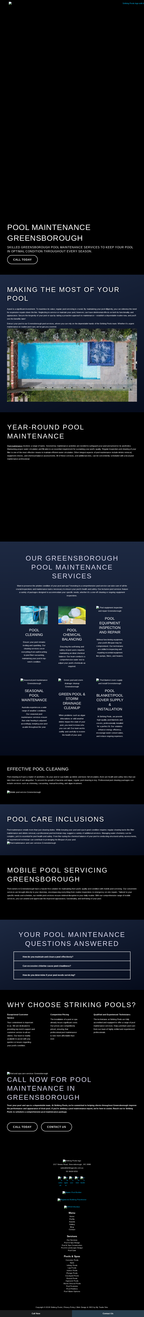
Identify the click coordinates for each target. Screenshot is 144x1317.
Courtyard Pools (72, 1276)
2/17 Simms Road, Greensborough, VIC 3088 (72, 1164)
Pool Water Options (72, 1291)
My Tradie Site (102, 1307)
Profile (72, 1219)
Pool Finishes (71, 1289)
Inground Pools (72, 1281)
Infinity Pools (72, 1265)
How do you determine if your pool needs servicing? (49, 975)
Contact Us (108, 1313)
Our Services (72, 1240)
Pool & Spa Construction (72, 1245)
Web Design (82, 1307)
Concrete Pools (72, 1260)
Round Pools (72, 1278)
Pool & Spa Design (72, 1243)
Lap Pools (72, 1268)
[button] (69, 27)
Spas (72, 1263)
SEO (91, 1307)
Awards (72, 1222)
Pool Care (72, 1250)
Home (72, 1216)
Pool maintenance (15, 446)
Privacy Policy (69, 1307)
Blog (72, 1227)
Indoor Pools (72, 1270)
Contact (72, 1229)
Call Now (36, 1313)
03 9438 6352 (72, 1171)
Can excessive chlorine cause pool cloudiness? (47, 966)
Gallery (72, 1224)
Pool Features (72, 1286)
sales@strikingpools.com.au (72, 1168)
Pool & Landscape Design (72, 1248)
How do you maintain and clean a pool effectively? (48, 957)
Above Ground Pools (72, 1283)
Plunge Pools (71, 1273)
